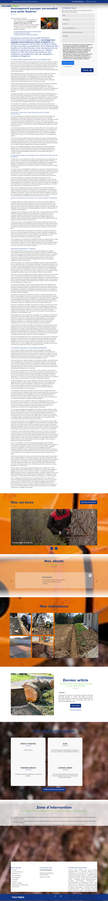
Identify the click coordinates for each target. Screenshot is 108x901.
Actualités (96, 6)
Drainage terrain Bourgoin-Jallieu (85, 879)
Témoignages (16, 877)
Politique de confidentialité (20, 884)
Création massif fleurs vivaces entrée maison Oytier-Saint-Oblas (82, 878)
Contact (103, 6)
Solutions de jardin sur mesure (22, 33)
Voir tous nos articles (75, 709)
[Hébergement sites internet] (18, 899)
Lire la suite (76, 705)
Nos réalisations (86, 6)
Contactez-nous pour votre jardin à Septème (26, 34)
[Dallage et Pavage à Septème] (20, 647)
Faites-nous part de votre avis (54, 789)
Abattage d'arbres (22, 542)
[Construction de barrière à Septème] (20, 624)
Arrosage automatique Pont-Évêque (81, 881)
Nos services (77, 6)
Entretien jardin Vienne (75, 898)
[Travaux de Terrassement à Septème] (42, 647)
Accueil (56, 6)
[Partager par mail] (60, 896)
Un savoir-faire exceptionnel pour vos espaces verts (27, 31)
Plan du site (15, 886)
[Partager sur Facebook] (55, 896)
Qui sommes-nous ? (66, 6)
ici (88, 58)
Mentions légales (17, 883)
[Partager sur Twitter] (58, 896)
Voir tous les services (88, 502)
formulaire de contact (59, 825)
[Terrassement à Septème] (42, 624)
